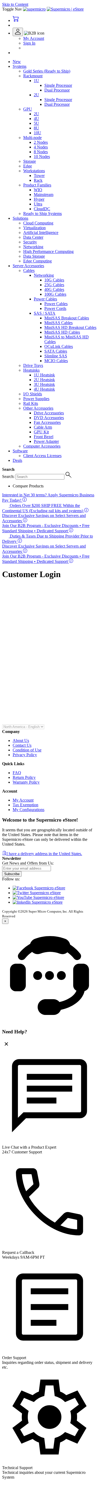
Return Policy (24, 777)
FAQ (17, 772)
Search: (8, 476)
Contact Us (22, 745)
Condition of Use (27, 750)
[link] (28, 33)
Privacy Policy (25, 754)
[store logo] (65, 9)
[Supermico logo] (34, 9)
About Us (21, 740)
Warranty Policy (26, 782)
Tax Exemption (25, 805)
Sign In (29, 43)
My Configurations (28, 809)
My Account (33, 38)
